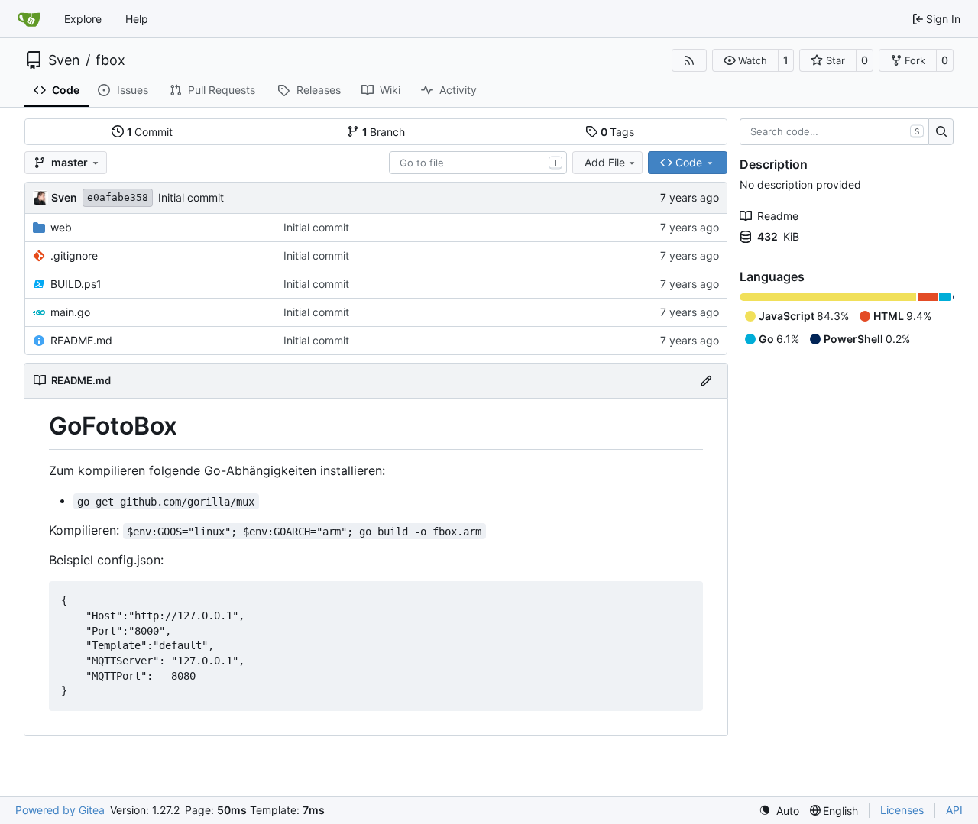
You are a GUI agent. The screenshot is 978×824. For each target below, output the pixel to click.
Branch (384, 131)
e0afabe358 (117, 197)
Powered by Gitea (60, 809)
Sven (64, 60)
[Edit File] (706, 380)
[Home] (29, 19)
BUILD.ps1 (76, 283)
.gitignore (74, 255)
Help (136, 18)
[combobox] (478, 162)
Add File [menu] (605, 162)
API (954, 809)
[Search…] (941, 132)
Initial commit (191, 197)
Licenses (902, 809)
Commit (150, 131)
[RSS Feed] (689, 60)
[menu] (779, 810)
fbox (110, 60)
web (61, 227)
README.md (81, 340)
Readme (777, 215)
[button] (745, 60)
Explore (83, 18)
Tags (618, 131)
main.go (70, 311)
